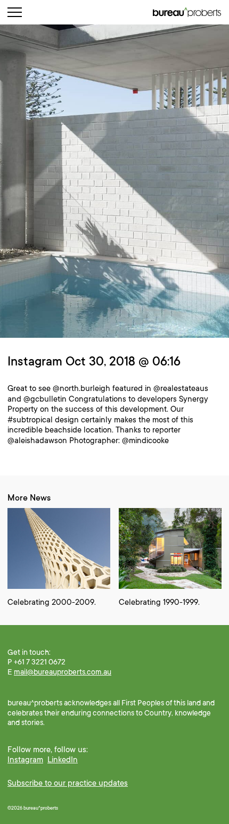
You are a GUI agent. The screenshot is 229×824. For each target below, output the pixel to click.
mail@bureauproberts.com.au (62, 672)
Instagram (25, 759)
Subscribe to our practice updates (67, 783)
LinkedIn (62, 759)
